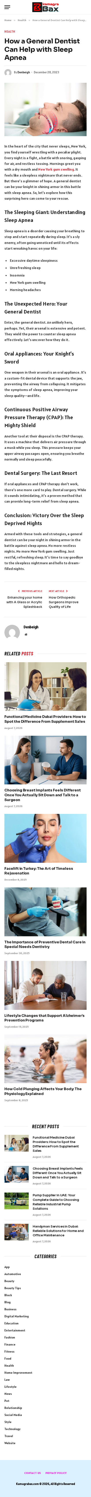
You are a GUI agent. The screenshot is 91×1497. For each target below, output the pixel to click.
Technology (12, 1429)
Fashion (9, 1337)
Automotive (12, 1274)
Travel (8, 1436)
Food (7, 1359)
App (7, 1267)
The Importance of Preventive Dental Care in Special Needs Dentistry (44, 944)
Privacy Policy (56, 1473)
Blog (7, 1302)
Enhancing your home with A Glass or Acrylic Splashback (24, 602)
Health (9, 31)
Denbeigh (23, 72)
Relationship (13, 1408)
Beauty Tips (12, 1288)
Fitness (9, 1351)
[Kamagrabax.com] (45, 7)
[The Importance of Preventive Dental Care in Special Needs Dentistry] (45, 911)
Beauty (9, 1281)
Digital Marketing (16, 1316)
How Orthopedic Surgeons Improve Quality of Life (63, 602)
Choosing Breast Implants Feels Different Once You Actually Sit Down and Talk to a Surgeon (42, 795)
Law (7, 1380)
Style (7, 1422)
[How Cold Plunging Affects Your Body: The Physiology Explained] (45, 1058)
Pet (6, 1401)
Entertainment (14, 1330)
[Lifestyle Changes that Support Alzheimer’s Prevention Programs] (45, 985)
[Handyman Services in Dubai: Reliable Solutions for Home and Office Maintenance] (16, 1232)
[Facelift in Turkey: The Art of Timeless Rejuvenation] (45, 838)
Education (11, 1323)
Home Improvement (18, 1373)
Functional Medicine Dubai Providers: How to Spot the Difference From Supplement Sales (45, 719)
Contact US (32, 1473)
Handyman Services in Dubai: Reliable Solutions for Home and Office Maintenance (58, 1230)
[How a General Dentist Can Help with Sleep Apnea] (45, 109)
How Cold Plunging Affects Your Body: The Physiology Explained (43, 1091)
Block (8, 1295)
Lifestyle (10, 1387)
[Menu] (7, 7)
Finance (9, 1344)
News (8, 1394)
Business (10, 1309)
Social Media (13, 1415)
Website (9, 1443)
